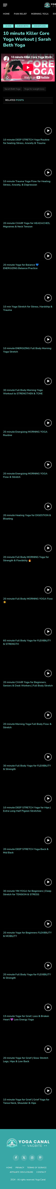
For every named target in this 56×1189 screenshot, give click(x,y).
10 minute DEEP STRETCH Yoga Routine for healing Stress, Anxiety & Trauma (26, 141)
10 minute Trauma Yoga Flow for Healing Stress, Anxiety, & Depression (26, 183)
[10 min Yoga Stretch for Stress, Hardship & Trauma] (28, 289)
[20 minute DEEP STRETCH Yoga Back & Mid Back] (28, 831)
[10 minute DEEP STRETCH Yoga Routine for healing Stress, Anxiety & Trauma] (28, 122)
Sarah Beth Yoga (13, 89)
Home (6, 14)
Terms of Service (37, 1167)
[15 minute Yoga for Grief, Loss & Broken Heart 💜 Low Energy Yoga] (28, 998)
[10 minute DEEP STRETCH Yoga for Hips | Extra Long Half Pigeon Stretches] (28, 790)
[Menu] (5, 5)
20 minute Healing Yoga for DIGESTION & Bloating (27, 517)
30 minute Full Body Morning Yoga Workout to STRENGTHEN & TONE (23, 391)
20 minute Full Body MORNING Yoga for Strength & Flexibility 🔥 (26, 558)
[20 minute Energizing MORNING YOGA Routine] (28, 414)
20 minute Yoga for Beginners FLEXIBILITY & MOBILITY (27, 934)
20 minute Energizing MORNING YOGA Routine (25, 433)
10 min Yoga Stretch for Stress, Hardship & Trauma (27, 308)
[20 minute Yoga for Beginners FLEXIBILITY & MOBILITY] (28, 915)
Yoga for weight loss (34, 89)
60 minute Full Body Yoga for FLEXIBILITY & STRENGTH (27, 642)
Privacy (20, 1167)
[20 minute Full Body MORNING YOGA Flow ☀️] (28, 581)
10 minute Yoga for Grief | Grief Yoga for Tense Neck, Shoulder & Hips (26, 1101)
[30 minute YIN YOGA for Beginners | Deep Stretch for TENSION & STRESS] (28, 873)
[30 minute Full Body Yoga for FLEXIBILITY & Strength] (28, 748)
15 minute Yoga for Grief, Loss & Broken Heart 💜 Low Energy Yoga (26, 1017)
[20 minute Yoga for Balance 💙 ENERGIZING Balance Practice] (28, 247)
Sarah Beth (22, 26)
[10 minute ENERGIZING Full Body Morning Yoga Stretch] (28, 330)
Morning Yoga (40, 14)
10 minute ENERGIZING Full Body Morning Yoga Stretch (27, 350)
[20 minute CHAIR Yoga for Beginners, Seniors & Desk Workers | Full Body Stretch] (28, 664)
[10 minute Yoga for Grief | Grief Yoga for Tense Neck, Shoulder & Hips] (28, 1082)
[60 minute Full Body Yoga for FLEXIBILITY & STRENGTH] (28, 623)
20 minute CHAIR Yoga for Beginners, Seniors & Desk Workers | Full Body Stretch (28, 684)
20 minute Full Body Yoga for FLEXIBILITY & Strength (27, 976)
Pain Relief (20, 14)
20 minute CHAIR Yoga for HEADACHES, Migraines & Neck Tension (26, 224)
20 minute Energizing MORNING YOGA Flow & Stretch (25, 475)
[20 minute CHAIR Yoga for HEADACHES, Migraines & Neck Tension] (28, 205)
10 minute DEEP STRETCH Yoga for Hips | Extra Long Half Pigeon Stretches (27, 809)
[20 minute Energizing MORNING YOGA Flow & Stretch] (28, 456)
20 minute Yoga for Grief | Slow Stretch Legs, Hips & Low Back (25, 1059)
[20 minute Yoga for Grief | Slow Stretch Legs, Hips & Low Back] (28, 1040)
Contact (41, 1172)
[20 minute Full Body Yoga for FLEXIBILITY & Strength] (28, 956)
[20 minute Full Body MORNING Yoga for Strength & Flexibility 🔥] (28, 539)
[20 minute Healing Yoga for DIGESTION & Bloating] (28, 497)
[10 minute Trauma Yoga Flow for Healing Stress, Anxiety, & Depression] (28, 163)
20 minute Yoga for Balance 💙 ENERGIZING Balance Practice (21, 266)
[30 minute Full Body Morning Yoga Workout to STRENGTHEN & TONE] (28, 372)
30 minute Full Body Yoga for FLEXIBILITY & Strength (27, 767)
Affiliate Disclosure (21, 1172)
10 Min (8, 26)
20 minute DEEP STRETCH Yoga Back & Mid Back (26, 850)
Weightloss (40, 26)
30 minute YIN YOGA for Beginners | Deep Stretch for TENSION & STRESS (27, 892)
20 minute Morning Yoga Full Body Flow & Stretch (27, 725)
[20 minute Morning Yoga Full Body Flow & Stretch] (28, 706)
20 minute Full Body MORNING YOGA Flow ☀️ (28, 600)
